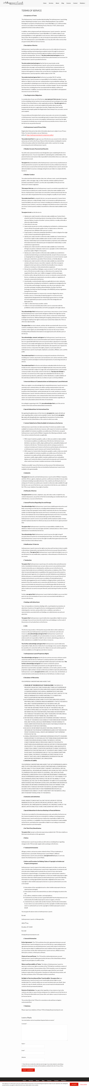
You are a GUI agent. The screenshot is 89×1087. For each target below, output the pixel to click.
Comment (24, 1023)
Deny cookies (83, 1084)
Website (24, 1057)
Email (23, 1050)
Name (23, 1043)
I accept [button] (74, 1084)
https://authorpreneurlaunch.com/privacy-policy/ (40, 135)
